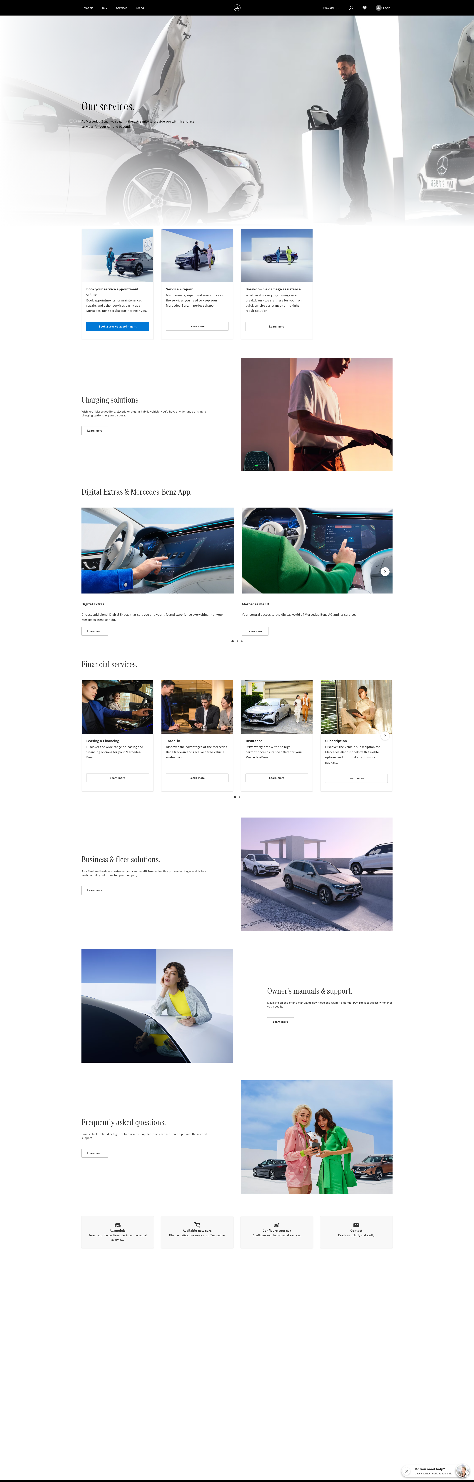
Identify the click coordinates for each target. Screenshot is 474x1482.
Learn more (95, 431)
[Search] (351, 8)
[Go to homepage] (237, 8)
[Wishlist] (365, 8)
